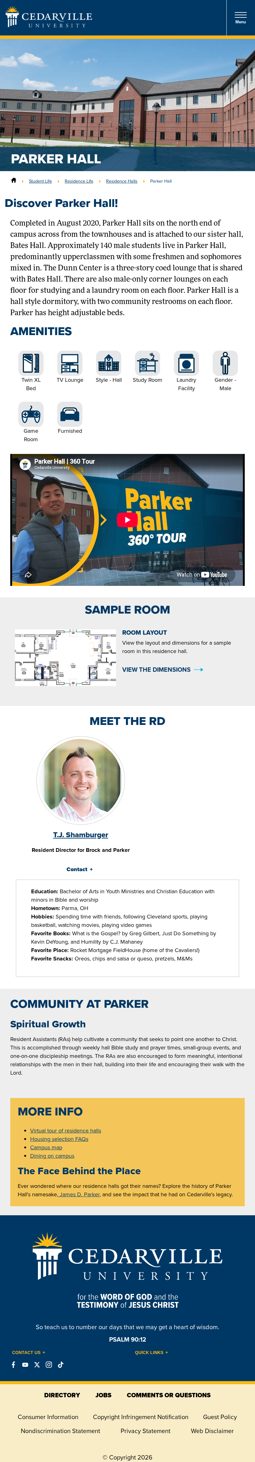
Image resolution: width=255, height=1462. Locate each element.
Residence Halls (121, 181)
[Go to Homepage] (49, 25)
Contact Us (26, 1352)
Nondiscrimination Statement (60, 1431)
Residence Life (79, 181)
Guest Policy (220, 1417)
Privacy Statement (145, 1431)
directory (62, 1395)
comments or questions (169, 1395)
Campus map (46, 1147)
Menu (240, 22)
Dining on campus (52, 1156)
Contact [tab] (77, 869)
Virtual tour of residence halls (65, 1131)
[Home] (13, 181)
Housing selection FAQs (59, 1139)
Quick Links (149, 1352)
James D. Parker (79, 1194)
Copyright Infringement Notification (140, 1417)
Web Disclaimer (212, 1431)
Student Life (40, 181)
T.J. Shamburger (80, 834)
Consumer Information (48, 1417)
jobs (103, 1395)
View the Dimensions (156, 669)
